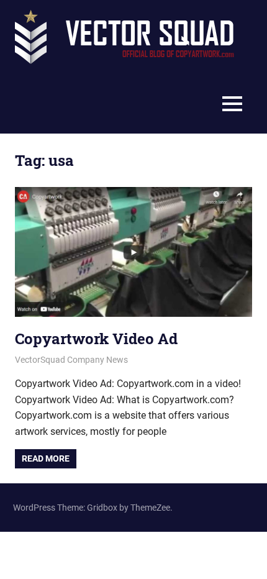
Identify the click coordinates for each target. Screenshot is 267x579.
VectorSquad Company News (71, 360)
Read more (46, 458)
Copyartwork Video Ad (96, 339)
